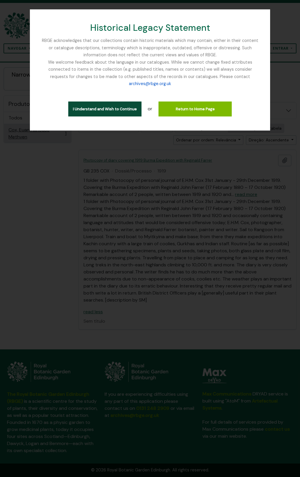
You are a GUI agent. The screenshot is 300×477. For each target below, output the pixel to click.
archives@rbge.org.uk (150, 83)
